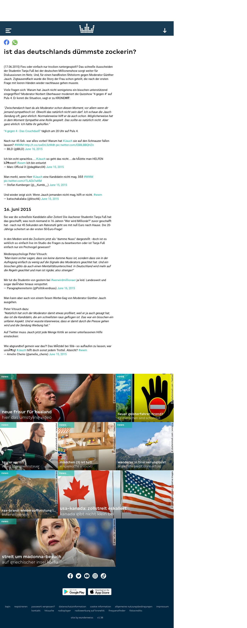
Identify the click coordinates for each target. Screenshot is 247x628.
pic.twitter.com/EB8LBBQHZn (75, 145)
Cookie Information (101, 606)
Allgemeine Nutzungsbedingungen (134, 606)
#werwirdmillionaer (63, 280)
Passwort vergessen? (43, 606)
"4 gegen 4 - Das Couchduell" (22, 131)
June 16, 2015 (33, 149)
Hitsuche (50, 610)
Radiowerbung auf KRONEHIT (90, 610)
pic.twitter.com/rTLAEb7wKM (23, 181)
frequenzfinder (117, 610)
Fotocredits (135, 610)
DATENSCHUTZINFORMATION (73, 606)
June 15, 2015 (55, 167)
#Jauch (67, 141)
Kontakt (36, 610)
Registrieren (20, 606)
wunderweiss (86, 617)
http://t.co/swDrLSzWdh (40, 145)
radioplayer (64, 610)
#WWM (19, 145)
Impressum (162, 606)
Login (7, 606)
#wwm (21, 163)
